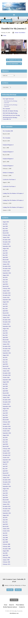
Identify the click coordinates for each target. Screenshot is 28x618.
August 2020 (6, 382)
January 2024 (6, 290)
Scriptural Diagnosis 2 (8, 158)
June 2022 (5, 333)
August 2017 (6, 462)
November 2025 (6, 241)
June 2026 (5, 226)
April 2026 (5, 230)
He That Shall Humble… (13, 63)
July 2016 (5, 490)
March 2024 (6, 286)
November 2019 (6, 402)
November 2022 (6, 321)
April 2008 (5, 542)
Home (4, 35)
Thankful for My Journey (15, 59)
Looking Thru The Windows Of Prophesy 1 (13, 207)
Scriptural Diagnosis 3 (8, 151)
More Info (10, 589)
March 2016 (6, 499)
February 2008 (6, 544)
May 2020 (5, 388)
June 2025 (5, 253)
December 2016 (6, 479)
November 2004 (6, 548)
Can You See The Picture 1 (9, 186)
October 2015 (6, 510)
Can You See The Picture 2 (9, 179)
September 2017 (7, 459)
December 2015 (6, 506)
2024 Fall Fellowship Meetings (10, 113)
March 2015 (6, 526)
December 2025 (6, 239)
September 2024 (7, 273)
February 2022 (6, 341)
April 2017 (5, 470)
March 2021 (6, 366)
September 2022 (7, 326)
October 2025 (6, 244)
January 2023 (6, 317)
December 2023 (6, 293)
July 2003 (5, 553)
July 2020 (5, 384)
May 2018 (5, 442)
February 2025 (6, 261)
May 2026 (5, 228)
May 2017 (5, 468)
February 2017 (6, 475)
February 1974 (6, 564)
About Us (11, 605)
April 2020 (5, 390)
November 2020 (6, 375)
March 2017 (6, 473)
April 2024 (5, 284)
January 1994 (6, 559)
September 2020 (7, 379)
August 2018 (6, 435)
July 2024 (5, 277)
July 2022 (5, 330)
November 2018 (6, 428)
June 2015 (5, 519)
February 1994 (6, 557)
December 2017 (6, 453)
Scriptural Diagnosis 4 (8, 144)
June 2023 (5, 306)
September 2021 (7, 353)
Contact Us (22, 607)
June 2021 (5, 359)
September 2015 (7, 513)
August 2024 (6, 275)
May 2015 (5, 522)
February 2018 (6, 448)
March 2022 (6, 339)
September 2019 (7, 406)
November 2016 (6, 482)
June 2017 (5, 466)
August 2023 (6, 301)
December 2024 (6, 266)
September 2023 (7, 299)
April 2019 (5, 417)
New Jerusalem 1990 (8, 131)
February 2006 (6, 546)
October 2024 (6, 270)
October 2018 (6, 430)
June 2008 (5, 537)
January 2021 (6, 370)
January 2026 (6, 237)
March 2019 (6, 419)
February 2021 (6, 368)
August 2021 (6, 355)
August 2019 (6, 408)
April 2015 (5, 524)
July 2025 (5, 250)
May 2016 (5, 495)
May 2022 (5, 335)
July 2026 (5, 224)
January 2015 (6, 528)
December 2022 (6, 319)
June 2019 (5, 413)
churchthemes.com (14, 613)
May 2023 (5, 308)
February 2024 (6, 288)
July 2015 (5, 517)
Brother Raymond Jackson (10, 607)
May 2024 (5, 281)
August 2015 (6, 515)
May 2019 (5, 415)
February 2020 (6, 395)
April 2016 (5, 497)
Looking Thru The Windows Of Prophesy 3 (13, 193)
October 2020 (6, 377)
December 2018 (6, 426)
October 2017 (6, 457)
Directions (18, 589)
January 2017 (6, 477)
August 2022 (6, 328)
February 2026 (6, 235)
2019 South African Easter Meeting (11, 115)
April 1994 (5, 555)
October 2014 (6, 530)
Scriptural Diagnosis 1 (8, 165)
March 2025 (6, 259)
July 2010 (5, 535)
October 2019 (6, 404)
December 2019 (6, 399)
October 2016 (6, 484)
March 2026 (6, 233)
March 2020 (6, 393)
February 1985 (6, 562)
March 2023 (6, 313)
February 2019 (6, 422)
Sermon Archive (6, 20)
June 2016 (5, 493)
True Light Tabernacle (8, 98)
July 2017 (5, 464)
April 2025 (5, 257)
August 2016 (6, 488)
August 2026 (6, 221)
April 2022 (5, 337)
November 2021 (6, 348)
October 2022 (6, 324)
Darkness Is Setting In (8, 172)
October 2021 (6, 350)
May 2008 (5, 539)
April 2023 (5, 310)
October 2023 (6, 297)
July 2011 (5, 533)
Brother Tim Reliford (20, 32)
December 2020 (6, 373)
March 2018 (6, 446)
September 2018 (7, 433)
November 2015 (6, 508)
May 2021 (5, 362)
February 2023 (6, 315)
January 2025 (6, 264)
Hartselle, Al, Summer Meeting (10, 110)
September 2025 (7, 246)
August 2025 (6, 248)
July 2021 (5, 357)
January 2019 (6, 424)
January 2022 (6, 344)
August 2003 (6, 550)
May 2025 (5, 255)
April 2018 (5, 444)
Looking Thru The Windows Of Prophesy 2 (13, 200)
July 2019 (5, 410)
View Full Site (14, 599)
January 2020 (6, 397)
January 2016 (6, 504)
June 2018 (5, 439)
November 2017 (6, 455)
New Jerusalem (6, 137)
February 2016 (6, 502)
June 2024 (5, 279)
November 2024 (6, 268)
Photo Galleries (20, 605)
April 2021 (5, 364)
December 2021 (6, 346)
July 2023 (5, 304)
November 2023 (6, 295)
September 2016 (7, 486)
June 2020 (5, 386)
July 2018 (5, 437)
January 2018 (6, 450)
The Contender (6, 108)
